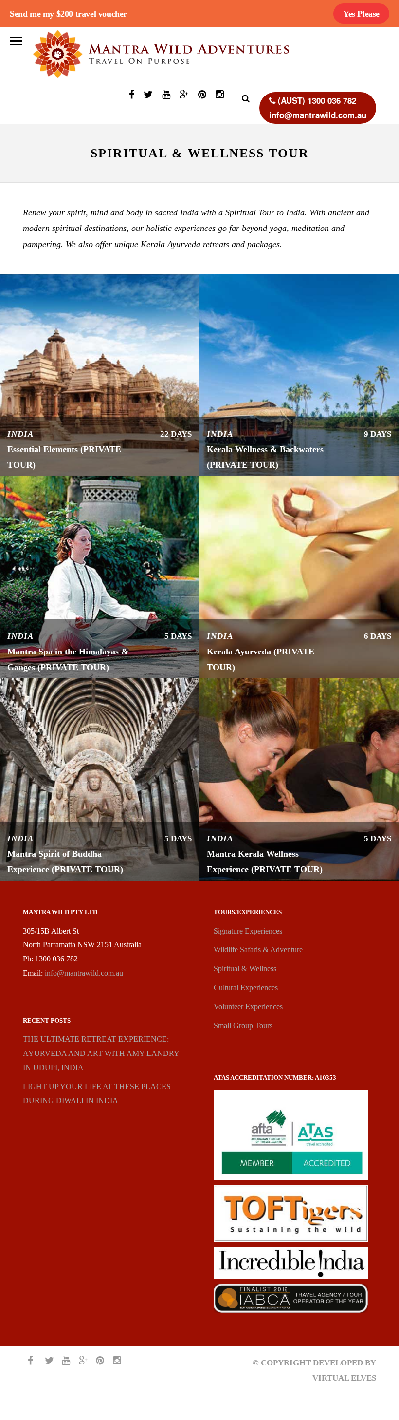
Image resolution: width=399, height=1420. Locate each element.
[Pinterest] (202, 95)
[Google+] (184, 95)
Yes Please (361, 14)
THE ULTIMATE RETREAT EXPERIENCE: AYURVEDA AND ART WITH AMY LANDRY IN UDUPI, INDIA (101, 1053)
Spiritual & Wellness (245, 968)
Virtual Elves (344, 1377)
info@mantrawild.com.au (84, 973)
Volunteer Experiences (248, 1006)
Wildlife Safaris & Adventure (258, 949)
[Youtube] (166, 95)
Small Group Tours (243, 1025)
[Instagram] (220, 95)
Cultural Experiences (246, 987)
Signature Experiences (248, 931)
